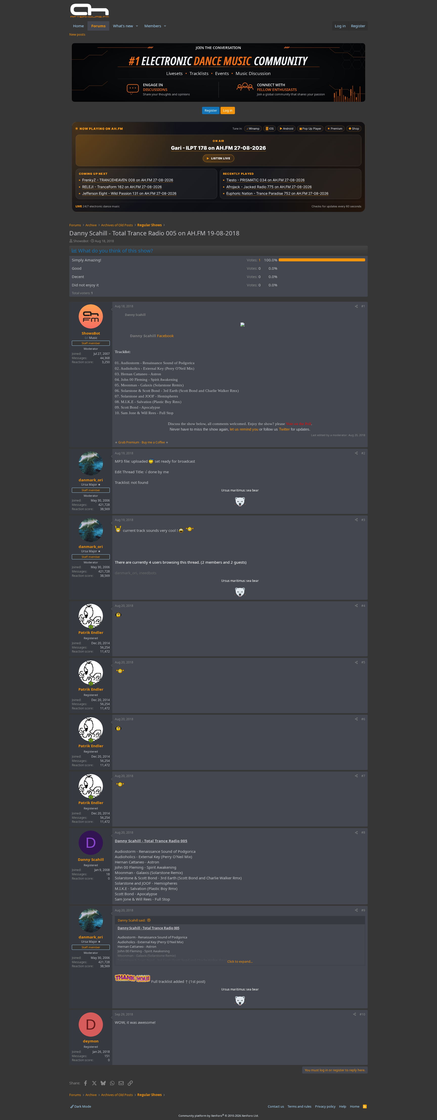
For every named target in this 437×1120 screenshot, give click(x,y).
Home (78, 25)
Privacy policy (325, 1106)
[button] (137, 26)
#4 (363, 606)
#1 (363, 306)
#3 (363, 520)
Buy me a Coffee (153, 442)
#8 (363, 832)
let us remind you (244, 429)
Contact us (276, 1106)
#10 (362, 1014)
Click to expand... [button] (240, 961)
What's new (123, 25)
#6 (363, 719)
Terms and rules (299, 1106)
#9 (363, 910)
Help (342, 1106)
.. (240, 503)
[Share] (356, 306)
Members (152, 25)
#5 (363, 662)
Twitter (284, 429)
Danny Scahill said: (131, 920)
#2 (363, 453)
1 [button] (254, 259)
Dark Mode (82, 1106)
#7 (363, 776)
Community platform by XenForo (219, 1115)
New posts (77, 34)
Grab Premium (129, 442)
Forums (98, 25)
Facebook (152, 335)
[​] (242, 325)
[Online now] (91, 627)
